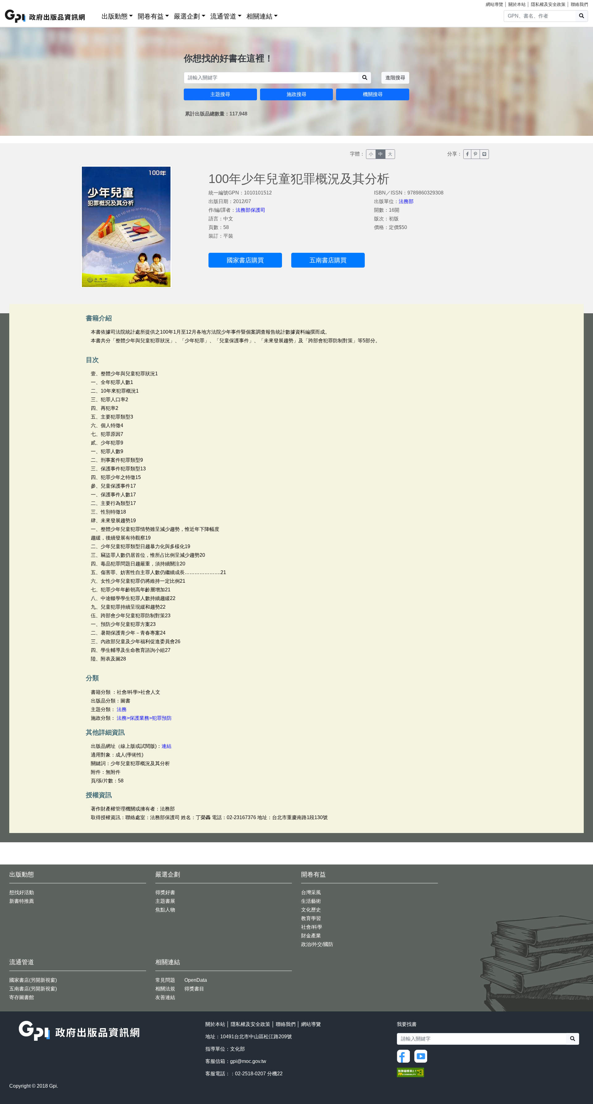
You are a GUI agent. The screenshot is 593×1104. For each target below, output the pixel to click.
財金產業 (311, 935)
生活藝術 (311, 901)
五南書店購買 (328, 260)
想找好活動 (21, 892)
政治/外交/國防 (317, 944)
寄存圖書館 (21, 997)
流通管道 (223, 16)
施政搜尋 (296, 94)
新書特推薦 (21, 901)
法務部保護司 (250, 210)
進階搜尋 (395, 77)
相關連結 (259, 16)
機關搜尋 (373, 94)
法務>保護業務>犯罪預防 (144, 718)
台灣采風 (311, 892)
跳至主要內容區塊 (17, 3)
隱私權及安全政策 (548, 4)
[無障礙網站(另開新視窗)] (410, 1072)
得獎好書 (165, 892)
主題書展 (165, 901)
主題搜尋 (220, 94)
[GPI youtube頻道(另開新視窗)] (422, 1055)
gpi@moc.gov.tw (248, 1061)
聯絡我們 (579, 4)
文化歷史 (311, 909)
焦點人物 (165, 909)
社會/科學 (311, 927)
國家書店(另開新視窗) (33, 980)
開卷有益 (151, 16)
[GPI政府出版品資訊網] (45, 16)
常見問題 (165, 980)
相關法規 (165, 988)
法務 (122, 709)
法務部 (406, 201)
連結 (166, 746)
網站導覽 (494, 4)
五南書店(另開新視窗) (33, 988)
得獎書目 (194, 988)
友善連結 (165, 997)
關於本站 (517, 4)
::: (95, 15)
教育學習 (311, 918)
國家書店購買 (245, 260)
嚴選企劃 (187, 16)
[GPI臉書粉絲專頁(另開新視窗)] (405, 1055)
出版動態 (115, 16)
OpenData (195, 980)
